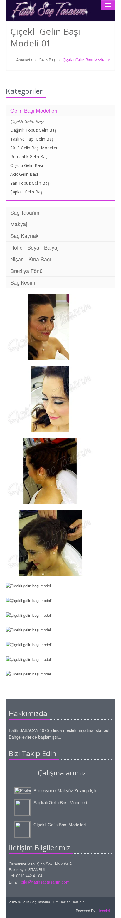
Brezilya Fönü (26, 271)
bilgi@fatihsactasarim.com (45, 882)
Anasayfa (24, 60)
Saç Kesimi (23, 282)
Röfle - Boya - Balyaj (34, 247)
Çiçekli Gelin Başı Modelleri (59, 824)
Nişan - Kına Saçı (30, 259)
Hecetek (104, 910)
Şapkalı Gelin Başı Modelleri (60, 802)
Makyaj (18, 224)
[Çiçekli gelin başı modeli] (60, 327)
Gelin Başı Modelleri (33, 110)
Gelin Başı (47, 60)
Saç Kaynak (24, 235)
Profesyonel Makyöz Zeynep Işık (65, 790)
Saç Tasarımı (25, 212)
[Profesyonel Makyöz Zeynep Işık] (23, 790)
